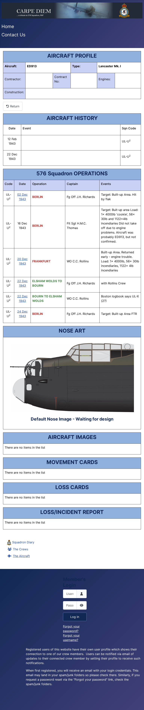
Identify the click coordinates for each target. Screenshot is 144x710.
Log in (74, 617)
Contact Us (14, 34)
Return (14, 106)
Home (8, 26)
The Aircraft (21, 556)
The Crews (20, 549)
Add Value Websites (30, 705)
